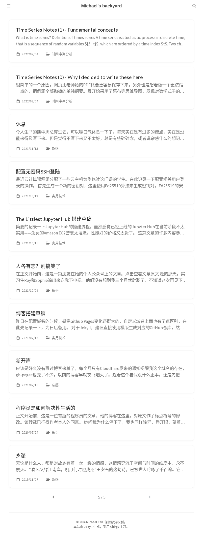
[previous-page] (53, 497)
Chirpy (114, 527)
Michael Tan (94, 522)
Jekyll (88, 527)
